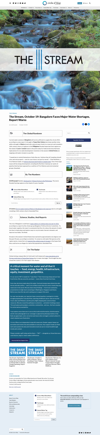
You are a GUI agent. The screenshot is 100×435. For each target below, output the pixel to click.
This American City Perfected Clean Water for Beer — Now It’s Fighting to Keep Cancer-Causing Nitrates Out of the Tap (81, 167)
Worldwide (23, 7)
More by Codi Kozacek (15, 387)
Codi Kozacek (14, 124)
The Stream (55, 7)
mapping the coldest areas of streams (39, 241)
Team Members (12, 400)
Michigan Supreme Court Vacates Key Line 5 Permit (81, 204)
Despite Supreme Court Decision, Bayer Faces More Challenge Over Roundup (82, 214)
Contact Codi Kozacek (15, 384)
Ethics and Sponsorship (14, 404)
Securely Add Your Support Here (20, 340)
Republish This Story (78, 140)
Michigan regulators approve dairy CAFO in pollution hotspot (81, 178)
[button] (35, 195)
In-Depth (31, 7)
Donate (79, 3)
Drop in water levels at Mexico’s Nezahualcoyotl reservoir (33, 209)
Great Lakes (62, 7)
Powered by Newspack (24, 432)
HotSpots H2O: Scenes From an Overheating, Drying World (81, 195)
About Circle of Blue (13, 398)
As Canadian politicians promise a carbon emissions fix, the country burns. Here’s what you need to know (81, 224)
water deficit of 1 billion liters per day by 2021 (44, 223)
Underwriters (12, 408)
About (69, 7)
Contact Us (11, 410)
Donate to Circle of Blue (74, 405)
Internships (11, 406)
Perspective (76, 7)
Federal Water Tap (47, 7)
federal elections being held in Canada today (37, 161)
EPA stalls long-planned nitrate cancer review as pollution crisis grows (81, 187)
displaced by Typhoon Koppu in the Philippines (38, 181)
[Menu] (10, 3)
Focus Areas (38, 7)
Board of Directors (13, 402)
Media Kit (11, 412)
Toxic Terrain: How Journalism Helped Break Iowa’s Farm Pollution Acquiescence (81, 240)
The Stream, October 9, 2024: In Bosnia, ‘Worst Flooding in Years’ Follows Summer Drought (35, 360)
